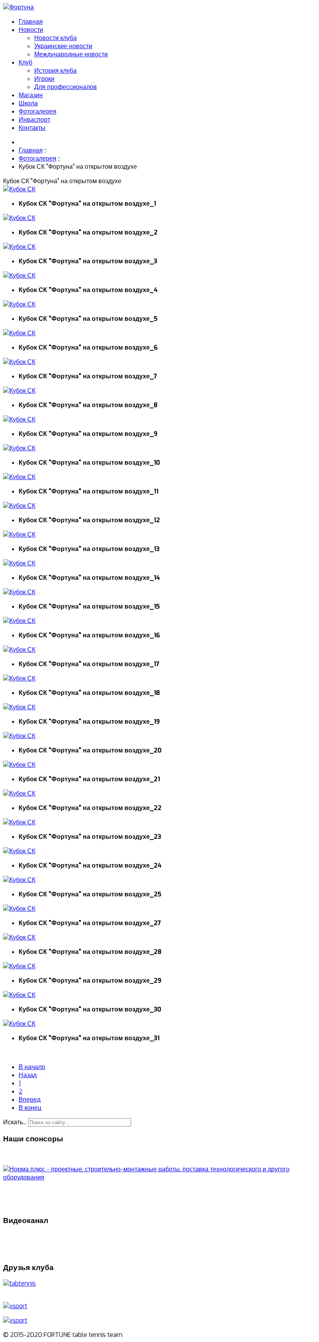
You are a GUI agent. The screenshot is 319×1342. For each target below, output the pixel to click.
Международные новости (71, 54)
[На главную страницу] (18, 7)
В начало (32, 1067)
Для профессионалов (65, 87)
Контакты (32, 128)
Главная (31, 21)
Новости (31, 30)
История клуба (55, 70)
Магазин (31, 95)
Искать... (14, 1122)
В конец (30, 1108)
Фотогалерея (37, 111)
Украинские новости (63, 46)
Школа (28, 103)
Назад (28, 1075)
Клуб (25, 62)
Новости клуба (55, 38)
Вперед (29, 1099)
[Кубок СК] (19, 189)
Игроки (44, 79)
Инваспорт (34, 119)
